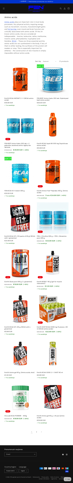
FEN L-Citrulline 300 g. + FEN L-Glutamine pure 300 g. (52, 237)
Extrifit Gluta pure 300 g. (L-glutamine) (18, 282)
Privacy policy (45, 477)
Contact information (44, 478)
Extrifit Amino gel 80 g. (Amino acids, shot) (19, 372)
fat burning (12, 29)
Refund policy (36, 477)
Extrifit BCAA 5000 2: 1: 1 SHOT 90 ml (50, 372)
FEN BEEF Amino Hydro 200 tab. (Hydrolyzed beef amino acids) (52, 99)
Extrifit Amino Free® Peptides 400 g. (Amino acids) (52, 192)
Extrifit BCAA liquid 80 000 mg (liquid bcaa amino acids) (52, 144)
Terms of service (54, 477)
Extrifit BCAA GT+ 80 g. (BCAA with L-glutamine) (17, 328)
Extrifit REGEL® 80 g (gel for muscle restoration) (49, 282)
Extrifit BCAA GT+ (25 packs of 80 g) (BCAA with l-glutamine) (19, 237)
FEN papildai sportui (15, 477)
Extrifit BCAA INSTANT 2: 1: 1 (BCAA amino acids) (18, 99)
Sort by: (38, 61)
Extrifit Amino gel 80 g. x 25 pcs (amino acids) (50, 417)
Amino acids (9, 22)
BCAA (14, 41)
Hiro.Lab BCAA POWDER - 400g (15, 416)
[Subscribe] (34, 454)
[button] (4, 8)
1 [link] (31, 432)
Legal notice (54, 478)
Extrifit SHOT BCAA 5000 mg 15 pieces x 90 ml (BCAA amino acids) (52, 328)
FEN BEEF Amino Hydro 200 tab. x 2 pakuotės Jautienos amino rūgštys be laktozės (17, 145)
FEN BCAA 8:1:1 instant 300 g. (14, 191)
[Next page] (41, 432)
